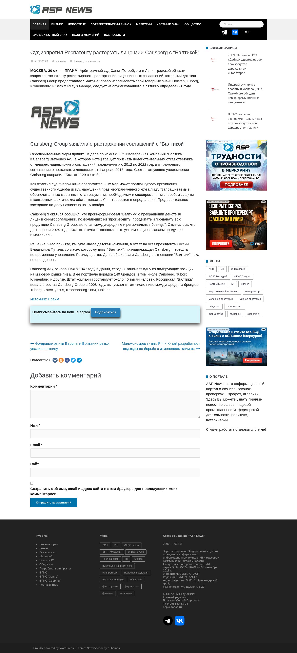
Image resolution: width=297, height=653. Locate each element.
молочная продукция (221, 299)
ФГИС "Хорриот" (50, 580)
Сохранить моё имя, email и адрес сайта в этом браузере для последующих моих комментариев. (104, 491)
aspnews (61, 61)
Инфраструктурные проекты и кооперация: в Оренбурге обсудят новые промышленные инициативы (245, 93)
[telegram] (79, 360)
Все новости (114, 34)
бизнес (245, 284)
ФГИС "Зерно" (48, 576)
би (232, 284)
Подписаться (105, 312)
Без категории (48, 544)
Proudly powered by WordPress (53, 648)
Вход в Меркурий (85, 34)
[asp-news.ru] (61, 9)
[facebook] (67, 360)
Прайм (53, 299)
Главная (39, 24)
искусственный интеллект (223, 291)
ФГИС (43, 572)
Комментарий (43, 386)
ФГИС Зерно (238, 269)
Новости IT (77, 24)
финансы (235, 314)
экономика (253, 314)
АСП (211, 269)
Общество (192, 24)
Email (36, 445)
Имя (35, 425)
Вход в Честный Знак (50, 34)
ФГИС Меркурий (218, 276)
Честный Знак (168, 24)
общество (214, 306)
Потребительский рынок (111, 24)
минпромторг (252, 291)
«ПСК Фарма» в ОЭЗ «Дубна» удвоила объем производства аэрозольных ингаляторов (245, 64)
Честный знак (216, 284)
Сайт (34, 464)
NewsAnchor (95, 648)
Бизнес (57, 24)
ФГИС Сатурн (242, 276)
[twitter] (73, 360)
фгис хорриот (234, 306)
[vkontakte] (55, 360)
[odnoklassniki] (61, 360)
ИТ (222, 269)
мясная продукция (250, 299)
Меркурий (144, 24)
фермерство (216, 314)
